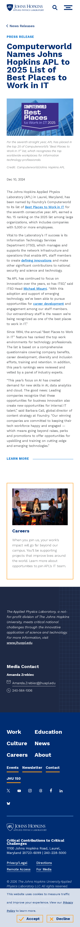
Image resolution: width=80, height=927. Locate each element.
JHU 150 (14, 778)
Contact (53, 767)
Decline (63, 918)
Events (13, 767)
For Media (44, 869)
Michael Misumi (35, 289)
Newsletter (32, 767)
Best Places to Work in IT (44, 207)
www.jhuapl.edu (19, 643)
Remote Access (19, 869)
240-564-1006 (22, 690)
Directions (44, 863)
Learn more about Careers (27, 485)
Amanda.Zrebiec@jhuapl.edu (34, 683)
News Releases (22, 26)
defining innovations (36, 260)
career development (48, 304)
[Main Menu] (69, 7)
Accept (33, 918)
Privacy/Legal (17, 863)
